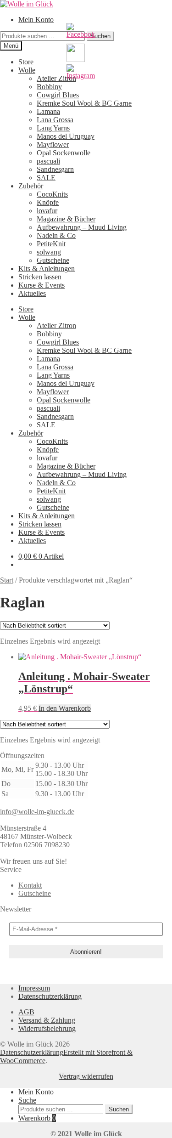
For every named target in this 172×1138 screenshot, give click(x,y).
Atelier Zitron (56, 78)
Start (6, 580)
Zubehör (30, 186)
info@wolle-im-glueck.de (37, 811)
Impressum (34, 988)
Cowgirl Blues (58, 95)
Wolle (26, 70)
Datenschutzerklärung (50, 996)
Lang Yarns (53, 128)
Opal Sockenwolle (63, 153)
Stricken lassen (39, 277)
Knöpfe (48, 202)
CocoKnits (52, 194)
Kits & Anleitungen (46, 268)
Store (25, 62)
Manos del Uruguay (65, 136)
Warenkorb (37, 1118)
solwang (49, 252)
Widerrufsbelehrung (47, 1028)
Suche (27, 1100)
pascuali (48, 161)
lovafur (47, 211)
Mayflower (53, 144)
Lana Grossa (55, 120)
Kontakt (30, 885)
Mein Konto (36, 19)
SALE (46, 177)
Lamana (48, 111)
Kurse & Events (41, 285)
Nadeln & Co (56, 235)
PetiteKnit (51, 244)
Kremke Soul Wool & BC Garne (84, 103)
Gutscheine (53, 260)
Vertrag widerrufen (86, 1076)
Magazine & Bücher (66, 219)
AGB (26, 1012)
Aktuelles (32, 293)
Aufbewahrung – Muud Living (82, 227)
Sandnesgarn (55, 169)
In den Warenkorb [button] (65, 708)
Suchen (119, 1109)
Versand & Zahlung (46, 1020)
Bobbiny (49, 87)
